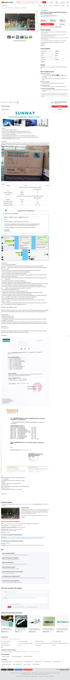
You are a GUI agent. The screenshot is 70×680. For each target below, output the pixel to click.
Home (2, 7)
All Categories (5, 5)
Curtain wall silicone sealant (56, 641)
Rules (68, 5)
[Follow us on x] (62, 669)
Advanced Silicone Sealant (6, 664)
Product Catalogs (16, 639)
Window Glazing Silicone (28, 656)
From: (6, 592)
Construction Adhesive (11, 538)
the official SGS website (27, 504)
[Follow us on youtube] (65, 669)
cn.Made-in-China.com (45, 674)
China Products (18, 672)
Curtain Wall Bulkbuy (36, 664)
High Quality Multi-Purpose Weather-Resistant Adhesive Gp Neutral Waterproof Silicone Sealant (7, 629)
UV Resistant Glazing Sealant (16, 656)
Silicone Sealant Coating (17, 664)
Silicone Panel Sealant (57, 661)
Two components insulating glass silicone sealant (43, 643)
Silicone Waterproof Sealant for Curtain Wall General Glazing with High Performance (48, 629)
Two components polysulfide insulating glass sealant (60, 643)
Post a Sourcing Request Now (31, 606)
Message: (5, 597)
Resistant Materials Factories (7, 661)
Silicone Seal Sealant (47, 661)
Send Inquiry (47, 24)
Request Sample (58, 26)
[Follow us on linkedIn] (68, 669)
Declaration (46, 676)
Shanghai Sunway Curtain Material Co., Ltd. (50, 15)
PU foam (19, 645)
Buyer (45, 5)
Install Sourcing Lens (28, 669)
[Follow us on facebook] (60, 669)
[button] (41, 2)
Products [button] (18, 2)
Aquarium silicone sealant (5, 645)
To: (6, 594)
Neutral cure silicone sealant (6, 641)
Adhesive (27, 538)
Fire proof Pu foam (38, 645)
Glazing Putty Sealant (5, 656)
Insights (58, 672)
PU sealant (54, 645)
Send (9, 606)
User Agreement (41, 676)
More (2, 666)
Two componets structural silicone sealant (25, 643)
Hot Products (13, 672)
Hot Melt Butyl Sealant (5, 643)
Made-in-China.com (30, 674)
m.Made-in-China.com (37, 674)
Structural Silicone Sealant (34, 537)
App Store (4, 669)
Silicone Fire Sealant (27, 664)
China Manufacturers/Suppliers (26, 672)
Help (50, 5)
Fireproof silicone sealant (39, 641)
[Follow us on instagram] (63, 669)
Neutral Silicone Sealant (24, 537)
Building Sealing (17, 7)
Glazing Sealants (24, 7)
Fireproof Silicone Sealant (21, 538)
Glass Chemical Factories (28, 661)
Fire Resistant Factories (18, 661)
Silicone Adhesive (17, 537)
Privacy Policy (52, 676)
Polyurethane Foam (38, 538)
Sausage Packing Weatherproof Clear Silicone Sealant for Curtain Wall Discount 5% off (34, 629)
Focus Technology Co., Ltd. (27, 676)
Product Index (54, 672)
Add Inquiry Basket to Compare (20, 40)
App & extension (56, 5)
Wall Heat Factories (38, 661)
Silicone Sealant (10, 537)
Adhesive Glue (32, 538)
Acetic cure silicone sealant (22, 641)
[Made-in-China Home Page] (7, 2)
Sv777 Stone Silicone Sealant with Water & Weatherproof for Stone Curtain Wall (20, 629)
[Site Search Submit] (44, 2)
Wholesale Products (35, 672)
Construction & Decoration (8, 7)
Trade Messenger (18, 669)
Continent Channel (47, 672)
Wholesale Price (41, 672)
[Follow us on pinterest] (66, 669)
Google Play (10, 669)
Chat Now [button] (63, 24)
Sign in (68, 2)
